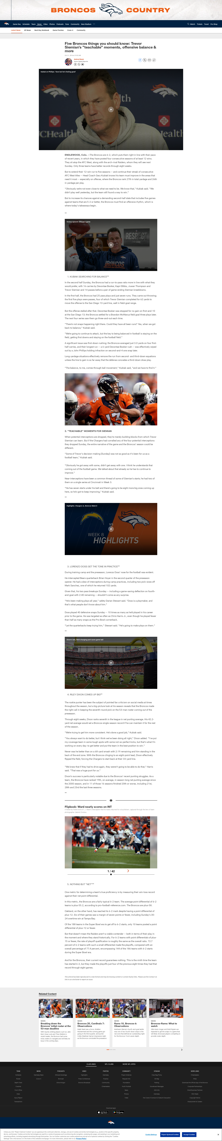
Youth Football (126, 1086)
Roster (18, 1079)
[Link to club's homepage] (6, 24)
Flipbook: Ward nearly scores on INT (88, 806)
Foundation (126, 1082)
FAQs (195, 1079)
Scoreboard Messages (157, 1086)
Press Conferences (84, 1079)
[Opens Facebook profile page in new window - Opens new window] (75, 64)
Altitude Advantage (61, 1075)
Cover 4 (38, 1079)
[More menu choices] (94, 24)
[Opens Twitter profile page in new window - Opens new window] (79, 64)
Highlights (84, 1075)
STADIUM (157, 1071)
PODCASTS (61, 1071)
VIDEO (84, 1071)
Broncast (61, 1079)
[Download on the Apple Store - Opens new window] (102, 1112)
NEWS (39, 1071)
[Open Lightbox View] (111, 847)
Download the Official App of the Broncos (195, 1082)
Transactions (18, 1101)
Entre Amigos (61, 1082)
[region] (111, 1134)
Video (126, 1098)
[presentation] (182, 1050)
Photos (126, 1094)
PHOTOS (106, 1071)
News (126, 1090)
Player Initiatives (126, 1075)
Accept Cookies (189, 1134)
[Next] (128, 870)
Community (105, 1082)
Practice (105, 1079)
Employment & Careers (195, 1101)
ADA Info (157, 1090)
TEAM (18, 1071)
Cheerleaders (106, 1086)
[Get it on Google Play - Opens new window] (118, 1113)
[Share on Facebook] (140, 61)
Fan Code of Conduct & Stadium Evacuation (157, 1098)
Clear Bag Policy (157, 1075)
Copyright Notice (195, 1098)
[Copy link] (154, 60)
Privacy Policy (81, 1138)
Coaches (18, 1086)
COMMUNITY (126, 1071)
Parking (156, 1082)
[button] (111, 109)
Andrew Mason (79, 59)
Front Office (18, 1090)
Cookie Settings (151, 1134)
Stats (18, 1094)
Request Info (126, 1079)
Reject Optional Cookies (170, 1134)
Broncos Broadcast (84, 1082)
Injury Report (18, 1098)
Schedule (18, 1075)
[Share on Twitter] (145, 61)
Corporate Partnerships (195, 1086)
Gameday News (38, 1075)
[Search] (188, 23)
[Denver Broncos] (111, 1123)
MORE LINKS (195, 1071)
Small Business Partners (194, 1090)
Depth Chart (18, 1082)
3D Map (156, 1079)
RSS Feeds (195, 1094)
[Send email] (149, 61)
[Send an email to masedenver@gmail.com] (82, 64)
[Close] (218, 1134)
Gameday (106, 1075)
